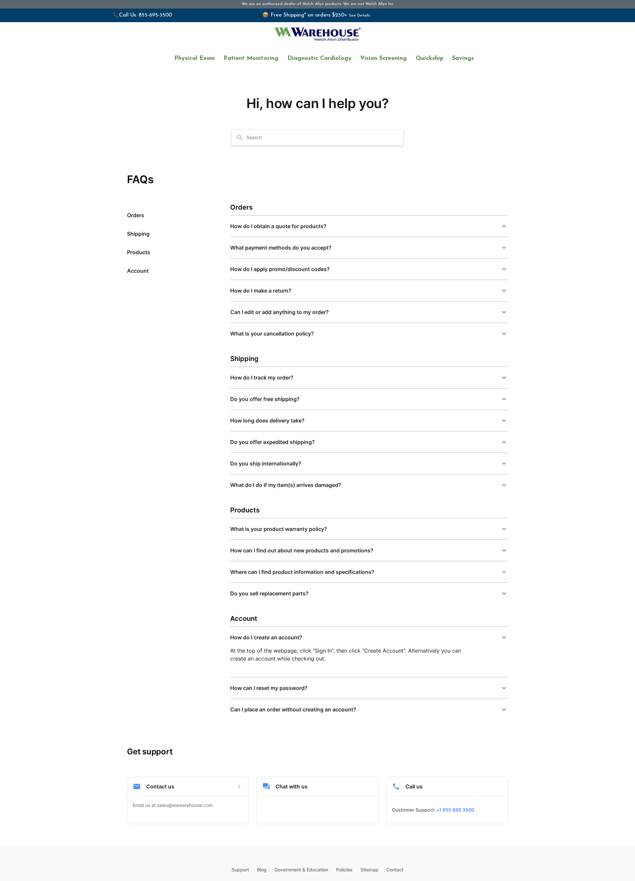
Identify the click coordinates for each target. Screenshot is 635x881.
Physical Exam (194, 58)
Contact (394, 869)
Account (138, 270)
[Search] (240, 137)
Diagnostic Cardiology (319, 58)
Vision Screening (383, 58)
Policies (344, 869)
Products (138, 252)
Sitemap (369, 869)
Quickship (430, 58)
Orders (135, 215)
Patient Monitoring (251, 58)
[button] (369, 226)
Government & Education (301, 869)
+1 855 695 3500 (455, 810)
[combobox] (321, 137)
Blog (262, 869)
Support (240, 869)
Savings (463, 58)
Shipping (138, 233)
